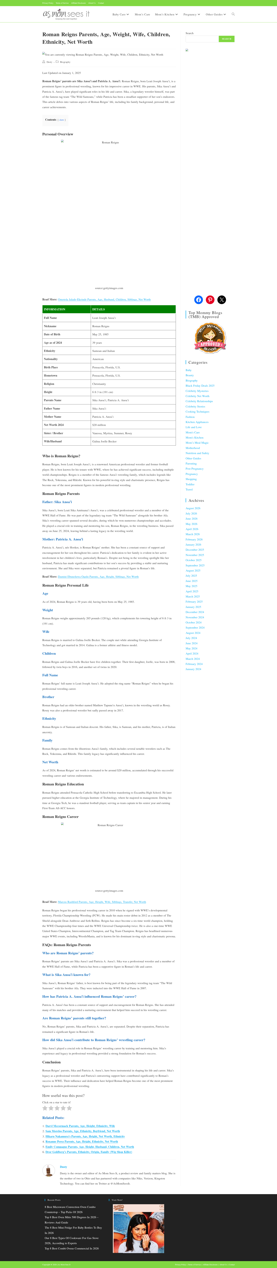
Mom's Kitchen (194, 437)
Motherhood (193, 448)
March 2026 (193, 534)
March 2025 (193, 596)
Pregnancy (192, 474)
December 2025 (195, 549)
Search (189, 33)
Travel (189, 489)
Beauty (190, 375)
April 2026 (192, 529)
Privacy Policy (47, 3)
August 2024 (193, 633)
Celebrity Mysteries (197, 391)
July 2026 (191, 513)
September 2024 (195, 627)
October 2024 (193, 622)
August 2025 (193, 570)
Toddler (190, 484)
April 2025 (192, 591)
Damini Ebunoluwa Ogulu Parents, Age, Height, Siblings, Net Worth (98, 576)
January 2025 (193, 607)
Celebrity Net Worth (197, 396)
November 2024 (195, 617)
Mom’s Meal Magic (197, 442)
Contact (101, 3)
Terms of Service (62, 3)
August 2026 (193, 508)
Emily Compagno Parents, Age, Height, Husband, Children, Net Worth (90, 1147)
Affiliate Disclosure (78, 3)
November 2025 (195, 555)
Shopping (191, 479)
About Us (92, 3)
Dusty (49, 61)
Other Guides (193, 458)
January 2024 (193, 669)
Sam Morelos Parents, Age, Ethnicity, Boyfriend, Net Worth (83, 1131)
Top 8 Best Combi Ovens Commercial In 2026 (72, 1248)
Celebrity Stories (195, 406)
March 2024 (193, 659)
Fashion (190, 417)
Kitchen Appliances (197, 422)
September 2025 (195, 565)
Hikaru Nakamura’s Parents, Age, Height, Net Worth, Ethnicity (85, 1136)
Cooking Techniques (197, 411)
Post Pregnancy (195, 468)
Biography (65, 61)
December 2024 (195, 612)
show (61, 119)
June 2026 (191, 518)
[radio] (45, 1108)
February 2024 (194, 664)
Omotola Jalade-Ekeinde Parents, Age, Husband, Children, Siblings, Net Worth (104, 299)
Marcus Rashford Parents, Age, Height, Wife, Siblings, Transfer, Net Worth (102, 902)
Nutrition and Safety (197, 453)
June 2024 (191, 643)
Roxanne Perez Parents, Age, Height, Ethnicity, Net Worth (82, 1141)
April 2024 (192, 653)
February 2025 (194, 601)
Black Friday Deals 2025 (200, 385)
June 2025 (191, 581)
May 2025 (191, 586)
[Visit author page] (48, 1170)
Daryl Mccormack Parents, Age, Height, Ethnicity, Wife (80, 1126)
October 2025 (193, 560)
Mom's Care (193, 432)
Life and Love (194, 427)
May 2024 (191, 648)
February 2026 (194, 539)
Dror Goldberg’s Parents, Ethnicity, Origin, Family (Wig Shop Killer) (89, 1152)
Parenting (191, 463)
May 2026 (191, 524)
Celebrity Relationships (199, 401)
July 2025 (191, 575)
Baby (189, 370)
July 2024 (191, 638)
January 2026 (193, 544)
